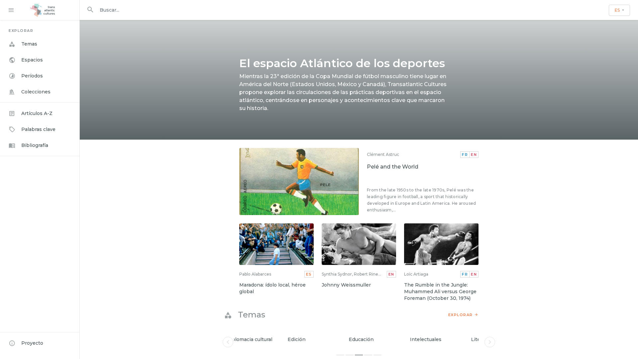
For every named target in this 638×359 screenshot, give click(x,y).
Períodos (32, 76)
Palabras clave (38, 129)
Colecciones (36, 92)
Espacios (32, 60)
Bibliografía (34, 145)
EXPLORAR (460, 314)
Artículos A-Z (37, 113)
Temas (29, 44)
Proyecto (32, 343)
